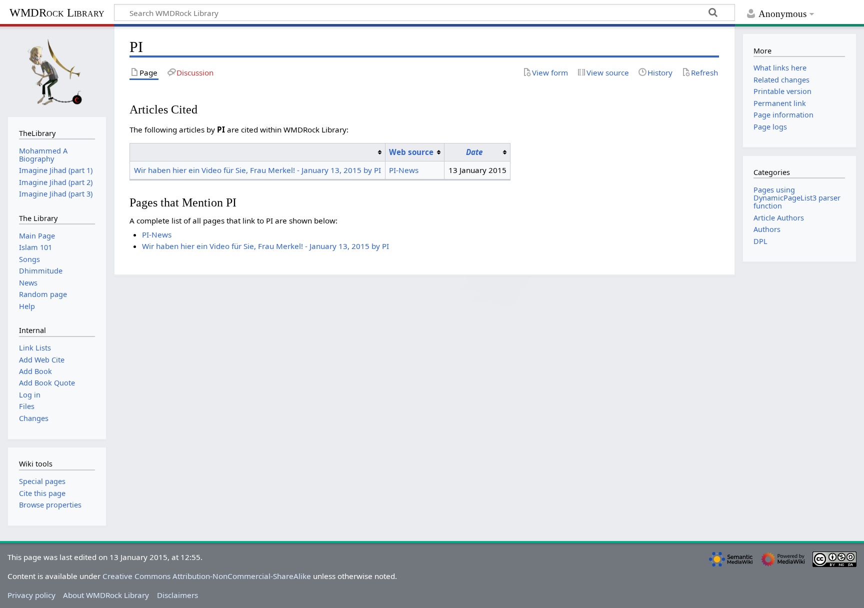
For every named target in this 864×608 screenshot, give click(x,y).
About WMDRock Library (106, 595)
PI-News (403, 170)
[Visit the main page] (57, 70)
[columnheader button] (257, 152)
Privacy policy (32, 595)
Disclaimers (177, 595)
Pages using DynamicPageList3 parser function (797, 197)
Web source (411, 152)
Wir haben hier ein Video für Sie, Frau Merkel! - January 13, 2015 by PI (257, 170)
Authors (767, 229)
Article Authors (779, 217)
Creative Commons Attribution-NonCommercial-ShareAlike (206, 576)
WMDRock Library (57, 12)
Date (474, 152)
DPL (761, 241)
